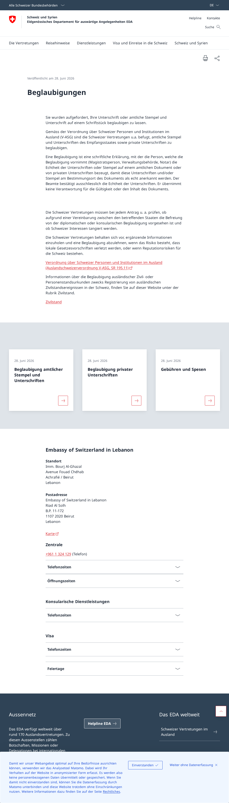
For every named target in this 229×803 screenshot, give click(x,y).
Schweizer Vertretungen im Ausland (184, 732)
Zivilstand (54, 301)
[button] (57, 43)
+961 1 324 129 (58, 554)
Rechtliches (111, 791)
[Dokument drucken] (205, 58)
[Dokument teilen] (217, 58)
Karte (50, 533)
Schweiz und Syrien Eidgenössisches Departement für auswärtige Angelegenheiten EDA (80, 19)
